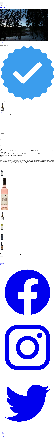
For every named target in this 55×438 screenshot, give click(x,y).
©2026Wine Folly (2, 263)
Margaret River (2, 7)
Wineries (2, 42)
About (2, 432)
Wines (2, 43)
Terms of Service (3, 436)
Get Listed (3, 433)
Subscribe (1, 256)
